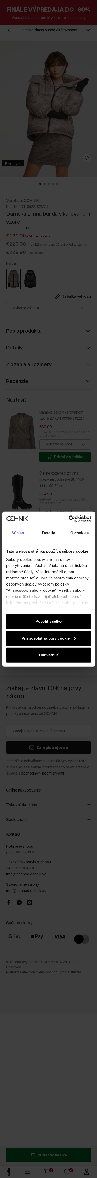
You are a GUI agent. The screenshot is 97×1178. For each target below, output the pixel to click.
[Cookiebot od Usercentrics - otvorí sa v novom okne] (69, 518)
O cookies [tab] (79, 533)
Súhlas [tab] (17, 533)
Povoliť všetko (48, 621)
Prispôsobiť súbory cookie (45, 638)
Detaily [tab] (48, 533)
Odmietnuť (48, 655)
